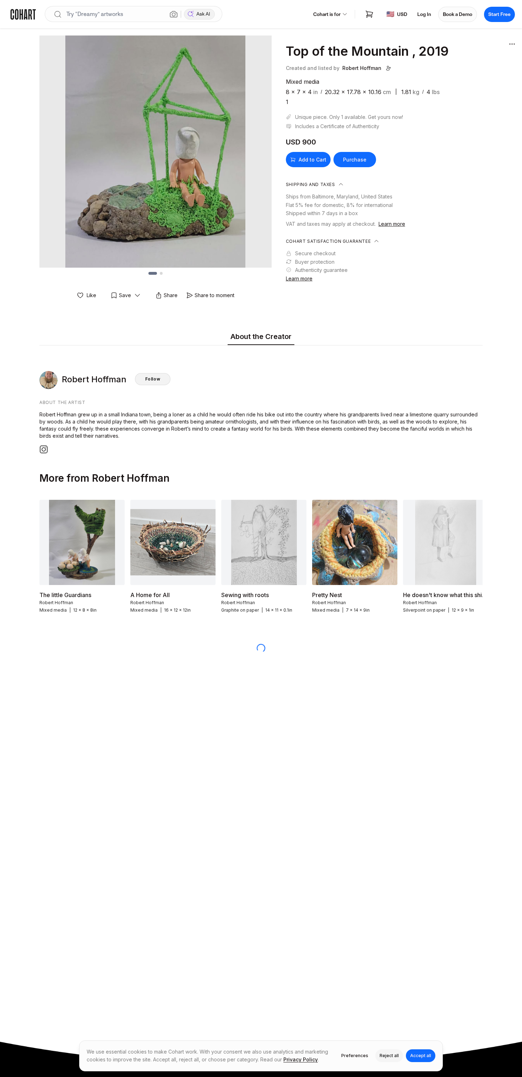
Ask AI (203, 14)
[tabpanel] (261, 401)
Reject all (389, 1055)
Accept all (420, 1055)
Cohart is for (327, 14)
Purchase (354, 160)
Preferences (354, 1055)
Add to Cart (312, 160)
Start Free (499, 14)
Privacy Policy (300, 1059)
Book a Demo (457, 14)
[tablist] (261, 337)
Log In (424, 14)
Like (91, 295)
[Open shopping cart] (369, 14)
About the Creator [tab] (261, 336)
